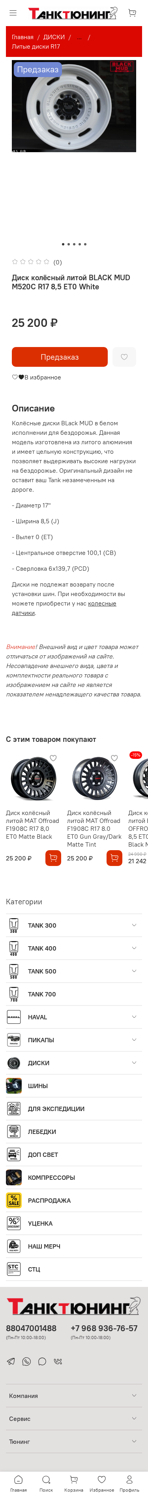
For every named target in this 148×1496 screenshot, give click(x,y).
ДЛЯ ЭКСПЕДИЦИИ (56, 1109)
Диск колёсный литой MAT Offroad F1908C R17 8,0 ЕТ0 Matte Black (32, 824)
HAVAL (37, 1017)
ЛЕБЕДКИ (42, 1132)
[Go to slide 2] (68, 244)
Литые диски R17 (36, 46)
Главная (23, 37)
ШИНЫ (38, 1086)
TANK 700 (42, 994)
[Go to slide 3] (74, 244)
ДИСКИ (54, 37)
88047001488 (31, 1328)
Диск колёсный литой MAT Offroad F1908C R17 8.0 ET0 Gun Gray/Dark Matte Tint (94, 828)
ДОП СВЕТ (43, 1154)
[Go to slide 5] (85, 244)
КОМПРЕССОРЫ (51, 1177)
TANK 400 (42, 948)
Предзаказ (60, 357)
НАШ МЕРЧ (44, 1246)
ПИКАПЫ (41, 1040)
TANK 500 (42, 971)
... (79, 36)
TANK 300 (42, 925)
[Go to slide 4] (80, 244)
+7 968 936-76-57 (104, 1328)
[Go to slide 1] (63, 244)
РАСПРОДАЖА (49, 1200)
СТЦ (34, 1269)
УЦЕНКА (40, 1223)
